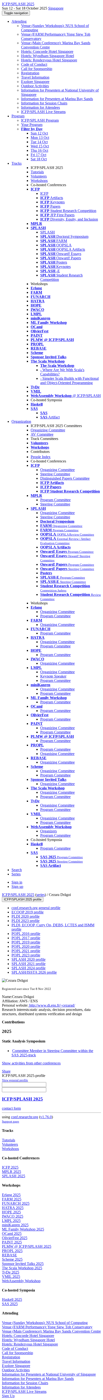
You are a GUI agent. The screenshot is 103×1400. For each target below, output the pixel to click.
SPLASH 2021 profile (28, 964)
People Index (41, 457)
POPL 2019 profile (25, 942)
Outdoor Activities (35, 86)
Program (17, 116)
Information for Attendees (40, 107)
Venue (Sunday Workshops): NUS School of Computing (45, 1323)
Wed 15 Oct (40, 146)
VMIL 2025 (11, 1277)
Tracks (16, 163)
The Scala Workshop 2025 (22, 1268)
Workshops (39, 181)
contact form (11, 1108)
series (40, 895)
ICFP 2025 (10, 1167)
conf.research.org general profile (35, 908)
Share (6, 1071)
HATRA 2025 (12, 1208)
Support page (10, 1121)
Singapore (55, 8)
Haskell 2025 (12, 1299)
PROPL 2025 (12, 1251)
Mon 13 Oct (40, 138)
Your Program (31, 125)
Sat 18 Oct (39, 159)
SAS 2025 (10, 1304)
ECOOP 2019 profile (27, 912)
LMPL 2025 (11, 1221)
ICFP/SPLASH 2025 (18, 895)
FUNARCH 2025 (15, 1203)
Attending (19, 21)
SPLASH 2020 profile (28, 959)
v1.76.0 (46, 1117)
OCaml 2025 (12, 1234)
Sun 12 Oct (39, 133)
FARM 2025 (11, 1199)
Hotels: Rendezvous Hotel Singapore (49, 60)
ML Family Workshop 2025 (23, 1229)
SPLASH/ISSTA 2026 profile (34, 972)
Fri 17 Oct (38, 155)
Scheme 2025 (12, 1259)
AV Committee (42, 434)
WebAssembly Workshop (21, 1281)
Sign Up (8, 1396)
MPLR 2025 (11, 1172)
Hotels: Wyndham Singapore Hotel (47, 56)
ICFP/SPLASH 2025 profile (22, 899)
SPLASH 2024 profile (28, 968)
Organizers (48, 831)
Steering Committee (55, 474)
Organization (21, 421)
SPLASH (47, 232)
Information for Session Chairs (44, 103)
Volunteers (39, 176)
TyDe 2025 (10, 1272)
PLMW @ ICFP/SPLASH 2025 (26, 1246)
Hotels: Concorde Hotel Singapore (47, 51)
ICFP (44, 193)
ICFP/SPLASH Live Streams (43, 112)
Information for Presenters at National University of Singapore (49, 1374)
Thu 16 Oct (39, 150)
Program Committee (55, 500)
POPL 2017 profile (25, 938)
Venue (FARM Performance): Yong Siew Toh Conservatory (47, 1327)
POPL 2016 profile (25, 934)
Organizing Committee (48, 430)
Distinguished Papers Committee (65, 478)
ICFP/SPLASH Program (40, 120)
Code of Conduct (34, 64)
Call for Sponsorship (36, 69)
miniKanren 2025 (15, 1225)
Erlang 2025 (11, 1195)
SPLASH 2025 (13, 1176)
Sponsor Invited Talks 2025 (23, 1264)
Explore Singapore (35, 82)
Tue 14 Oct (39, 142)
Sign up (17, 886)
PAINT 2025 (12, 1242)
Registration (30, 73)
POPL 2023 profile (25, 955)
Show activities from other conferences (31, 1063)
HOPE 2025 (11, 1212)
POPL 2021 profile (25, 951)
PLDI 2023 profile (25, 921)
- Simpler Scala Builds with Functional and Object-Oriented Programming (69, 380)
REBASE (9, 1255)
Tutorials (37, 172)
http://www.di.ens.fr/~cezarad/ (51, 1005)
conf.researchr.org (24, 1117)
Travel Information (35, 77)
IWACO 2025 (12, 1216)
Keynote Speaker (53, 676)
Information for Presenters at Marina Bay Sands (57, 99)
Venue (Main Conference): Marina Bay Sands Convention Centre (51, 1331)
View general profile (15, 1080)
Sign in (16, 882)
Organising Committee (57, 754)
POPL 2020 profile (25, 946)
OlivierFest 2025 (14, 1238)
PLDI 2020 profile (25, 916)
